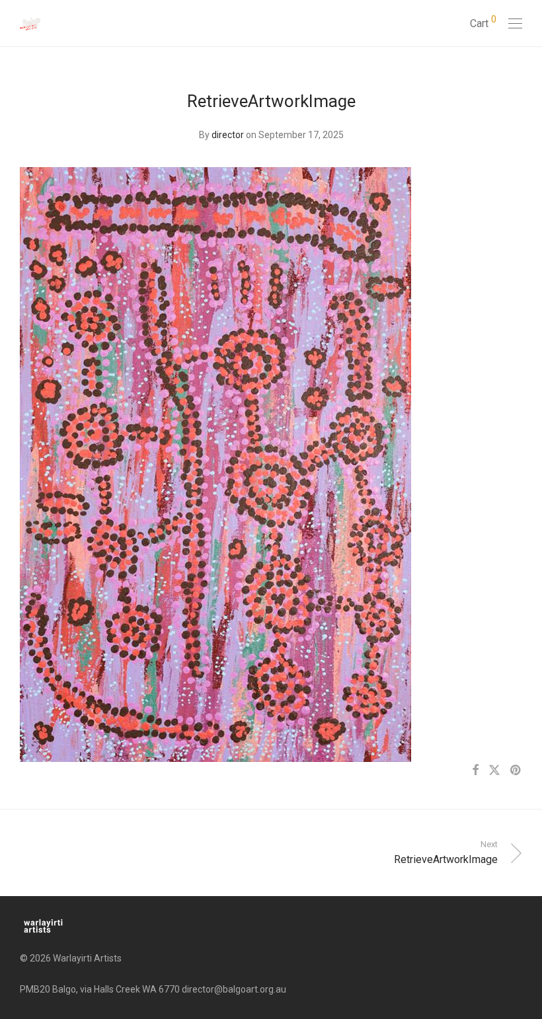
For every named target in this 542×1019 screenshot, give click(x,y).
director (228, 135)
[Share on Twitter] (494, 770)
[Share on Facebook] (475, 770)
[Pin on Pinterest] (516, 770)
